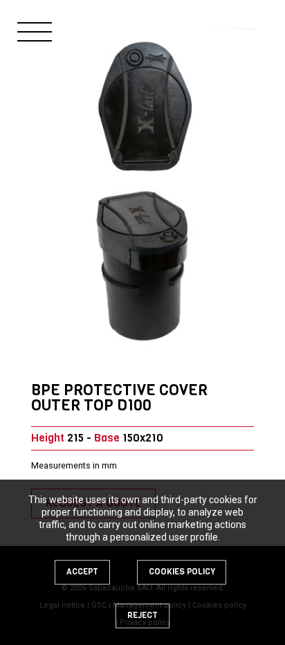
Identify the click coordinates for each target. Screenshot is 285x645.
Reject (142, 615)
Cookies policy (181, 571)
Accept (82, 571)
